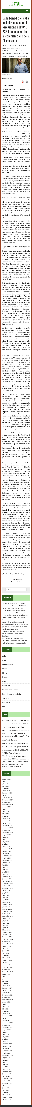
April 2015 (5, 1092)
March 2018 (6, 1014)
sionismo (20, 761)
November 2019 (7, 967)
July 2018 (5, 1004)
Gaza (9, 739)
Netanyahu (19, 51)
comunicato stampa (7, 664)
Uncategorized (6, 702)
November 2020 (7, 939)
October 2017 (6, 1025)
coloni (21, 727)
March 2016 (6, 1069)
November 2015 (7, 1079)
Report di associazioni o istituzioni (11, 694)
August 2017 (6, 1030)
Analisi (4, 656)
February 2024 (7, 849)
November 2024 (7, 828)
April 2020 (5, 956)
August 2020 (6, 946)
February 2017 (7, 1044)
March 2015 (6, 1095)
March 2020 (6, 958)
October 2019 (6, 969)
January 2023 (6, 879)
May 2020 (5, 953)
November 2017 (7, 1023)
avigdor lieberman (8, 48)
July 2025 (5, 809)
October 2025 (6, 802)
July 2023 (5, 865)
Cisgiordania (12, 727)
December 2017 (7, 1021)
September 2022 (7, 888)
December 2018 (7, 993)
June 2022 (5, 895)
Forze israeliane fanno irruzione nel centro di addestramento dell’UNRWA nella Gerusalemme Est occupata (14, 605)
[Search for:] (16, 589)
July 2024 (5, 837)
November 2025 (7, 800)
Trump (4, 56)
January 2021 (6, 935)
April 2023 (5, 872)
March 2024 (6, 846)
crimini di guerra (11, 733)
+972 (4, 720)
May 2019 (5, 981)
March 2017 (6, 1041)
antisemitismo (7, 724)
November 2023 (7, 856)
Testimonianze (6, 698)
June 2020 (5, 951)
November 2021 (7, 911)
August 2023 (6, 863)
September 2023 (7, 860)
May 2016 (5, 1065)
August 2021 (6, 918)
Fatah (4, 740)
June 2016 (5, 1062)
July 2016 (5, 1060)
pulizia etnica (7, 761)
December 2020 (7, 937)
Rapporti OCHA (6, 685)
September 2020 (7, 944)
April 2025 (5, 816)
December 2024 (7, 826)
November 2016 (7, 1051)
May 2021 (5, 925)
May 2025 (5, 814)
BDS (4, 727)
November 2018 (7, 995)
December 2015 (7, 1076)
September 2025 (7, 805)
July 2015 (5, 1085)
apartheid (16, 723)
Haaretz (18, 743)
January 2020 (6, 962)
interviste (5, 677)
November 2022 (7, 884)
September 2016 (7, 1055)
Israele (12, 746)
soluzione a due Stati (21, 53)
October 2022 (6, 886)
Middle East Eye (20, 749)
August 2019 (6, 974)
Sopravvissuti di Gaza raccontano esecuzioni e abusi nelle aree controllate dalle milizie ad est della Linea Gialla (15, 640)
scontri (15, 762)
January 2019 (6, 990)
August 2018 (6, 1002)
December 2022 (7, 881)
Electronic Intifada (22, 736)
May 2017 (5, 1037)
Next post (14, 582)
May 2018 (5, 1009)
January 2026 (6, 795)
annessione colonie (15, 45)
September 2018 (7, 1000)
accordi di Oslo (11, 721)
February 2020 (7, 960)
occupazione (7, 759)
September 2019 (7, 972)
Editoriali (4, 673)
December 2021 (7, 909)
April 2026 (5, 788)
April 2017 (5, 1039)
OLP (17, 759)
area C (22, 724)
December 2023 (7, 853)
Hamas (25, 743)
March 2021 (6, 930)
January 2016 (6, 1074)
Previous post (17, 579)
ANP (24, 45)
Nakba (14, 756)
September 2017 (7, 1027)
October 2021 (6, 914)
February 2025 (7, 821)
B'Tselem (26, 724)
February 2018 (7, 1016)
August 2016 (6, 1058)
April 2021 (5, 928)
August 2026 (6, 779)
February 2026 (7, 793)
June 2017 (5, 1034)
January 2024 (6, 851)
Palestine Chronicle (24, 759)
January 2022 (6, 907)
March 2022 (6, 902)
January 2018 (6, 1018)
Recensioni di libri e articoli (10, 690)
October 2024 (6, 830)
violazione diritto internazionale (18, 56)
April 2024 (5, 844)
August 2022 (6, 890)
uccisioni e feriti (18, 764)
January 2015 (6, 1099)
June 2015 (5, 1088)
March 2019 (6, 986)
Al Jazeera (20, 720)
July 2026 (5, 781)
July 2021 (5, 921)
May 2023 (5, 870)
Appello (4, 660)
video (3, 707)
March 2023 (6, 874)
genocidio (15, 740)
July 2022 (5, 893)
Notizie (4, 681)
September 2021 (7, 916)
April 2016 (5, 1067)
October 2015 (6, 1081)
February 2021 (7, 932)
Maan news (9, 750)
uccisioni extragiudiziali (11, 767)
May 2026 (5, 786)
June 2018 (5, 1007)
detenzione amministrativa (8, 736)
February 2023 (7, 877)
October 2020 (6, 942)
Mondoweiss (7, 756)
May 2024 (5, 842)
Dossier (4, 669)
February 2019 (7, 988)
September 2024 (7, 832)
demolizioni (23, 733)
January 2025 (6, 823)
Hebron (4, 746)
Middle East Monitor (8, 51)
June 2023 (5, 867)
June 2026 (5, 784)
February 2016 (7, 1072)
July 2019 (5, 976)
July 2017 (5, 1032)
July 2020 (5, 949)
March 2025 (6, 819)
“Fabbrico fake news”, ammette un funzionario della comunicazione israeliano (13, 633)
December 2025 (7, 798)
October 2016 (6, 1053)
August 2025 (6, 807)
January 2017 (6, 1046)
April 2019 (5, 983)
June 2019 (5, 979)
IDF (7, 746)
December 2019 (7, 965)
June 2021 (5, 923)
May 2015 (5, 1090)
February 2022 (7, 904)
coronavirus (12, 730)
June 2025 (5, 812)
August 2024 (6, 835)
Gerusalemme (8, 743)
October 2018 (6, 997)
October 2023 (6, 858)
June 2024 (5, 839)
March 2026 (6, 791)
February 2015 (7, 1097)
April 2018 (5, 1011)
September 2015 (7, 1083)
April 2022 (5, 900)
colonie (17, 48)
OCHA (14, 759)
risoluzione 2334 (7, 53)
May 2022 (5, 897)
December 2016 (7, 1048)
